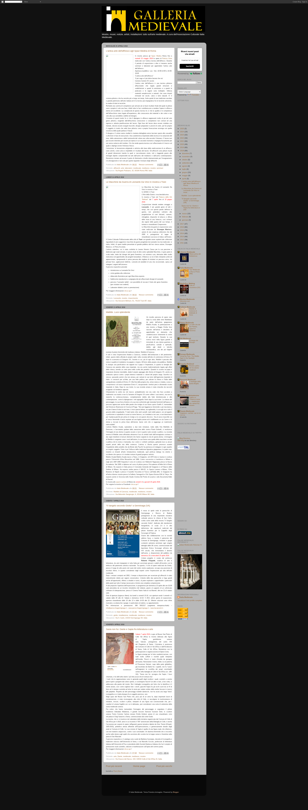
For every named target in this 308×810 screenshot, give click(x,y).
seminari (160, 168)
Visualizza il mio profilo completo (189, 600)
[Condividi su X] (163, 165)
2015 (182, 230)
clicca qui (127, 291)
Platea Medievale (187, 323)
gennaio (185, 220)
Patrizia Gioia (167, 58)
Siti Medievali (185, 338)
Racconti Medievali (188, 379)
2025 (182, 128)
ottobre (185, 160)
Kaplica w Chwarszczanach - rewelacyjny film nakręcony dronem (194, 401)
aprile (184, 179)
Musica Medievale (187, 299)
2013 (182, 236)
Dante (120, 756)
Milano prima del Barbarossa (195, 255)
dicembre (186, 153)
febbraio (185, 217)
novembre (186, 156)
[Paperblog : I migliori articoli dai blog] (183, 449)
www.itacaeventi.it (157, 608)
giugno (185, 172)
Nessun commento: (146, 165)
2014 (182, 233)
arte (122, 168)
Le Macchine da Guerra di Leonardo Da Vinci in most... (191, 190)
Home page (139, 766)
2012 (182, 240)
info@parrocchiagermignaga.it (116, 608)
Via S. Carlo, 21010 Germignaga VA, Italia (131, 618)
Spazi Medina (156, 56)
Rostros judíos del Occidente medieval (194, 368)
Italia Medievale (186, 268)
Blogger (176, 792)
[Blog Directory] (183, 438)
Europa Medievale (187, 354)
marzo (184, 214)
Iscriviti (190, 66)
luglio (184, 169)
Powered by (183, 73)
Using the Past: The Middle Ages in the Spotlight (189, 357)
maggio (185, 175)
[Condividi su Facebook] (165, 165)
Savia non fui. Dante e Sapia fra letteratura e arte (129, 629)
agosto (185, 166)
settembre (186, 163)
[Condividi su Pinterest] (167, 165)
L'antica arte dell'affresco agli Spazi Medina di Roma (131, 51)
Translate (195, 95)
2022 (182, 138)
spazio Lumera (121, 482)
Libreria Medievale (187, 252)
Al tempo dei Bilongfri (193, 341)
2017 (182, 224)
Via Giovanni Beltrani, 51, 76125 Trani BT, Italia (133, 301)
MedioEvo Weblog (187, 283)
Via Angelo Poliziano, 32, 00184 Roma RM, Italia (133, 171)
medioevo (145, 168)
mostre (153, 168)
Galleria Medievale (187, 307)
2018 (182, 151)
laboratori (128, 168)
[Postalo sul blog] (161, 165)
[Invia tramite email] (158, 165)
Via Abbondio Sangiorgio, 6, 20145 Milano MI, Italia (134, 494)
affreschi (117, 168)
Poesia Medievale (187, 411)
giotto (116, 615)
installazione (123, 615)
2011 (182, 243)
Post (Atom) (117, 771)
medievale (137, 168)
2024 (182, 132)
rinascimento (133, 298)
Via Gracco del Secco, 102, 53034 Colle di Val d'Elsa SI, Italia (138, 759)
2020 (182, 144)
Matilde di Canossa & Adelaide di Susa (193, 312)
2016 (182, 227)
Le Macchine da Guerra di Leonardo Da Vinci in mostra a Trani (136, 182)
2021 (182, 141)
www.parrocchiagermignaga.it (138, 608)
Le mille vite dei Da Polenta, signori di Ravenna (194, 327)
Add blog (180, 440)
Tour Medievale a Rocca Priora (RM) (194, 272)
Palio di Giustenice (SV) (194, 286)
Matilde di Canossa (121, 492)
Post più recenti (114, 766)
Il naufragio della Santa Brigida (195, 382)
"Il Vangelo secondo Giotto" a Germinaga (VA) (128, 505)
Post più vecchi (164, 766)
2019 (182, 147)
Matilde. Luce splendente (118, 312)
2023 (182, 135)
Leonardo (117, 298)
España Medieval (187, 364)
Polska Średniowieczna (189, 395)
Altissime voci (185, 301)
